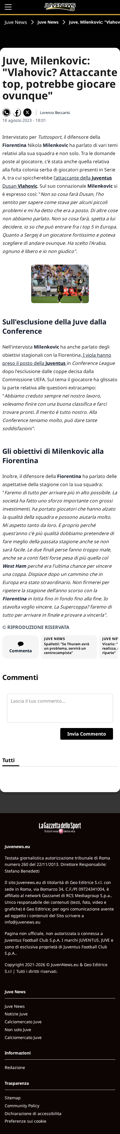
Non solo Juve (18, 1029)
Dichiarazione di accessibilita (33, 1113)
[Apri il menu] (8, 6)
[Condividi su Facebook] (17, 112)
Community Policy (22, 1105)
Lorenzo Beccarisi (55, 112)
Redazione (15, 1067)
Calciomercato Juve (23, 1021)
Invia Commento (86, 734)
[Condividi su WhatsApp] (6, 112)
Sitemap (13, 1097)
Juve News (16, 22)
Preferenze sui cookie (25, 1121)
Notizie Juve (16, 1014)
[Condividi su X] (27, 112)
